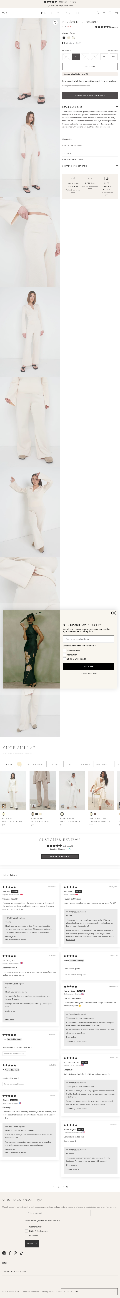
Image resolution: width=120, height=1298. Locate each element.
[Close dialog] (114, 613)
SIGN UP (88, 666)
